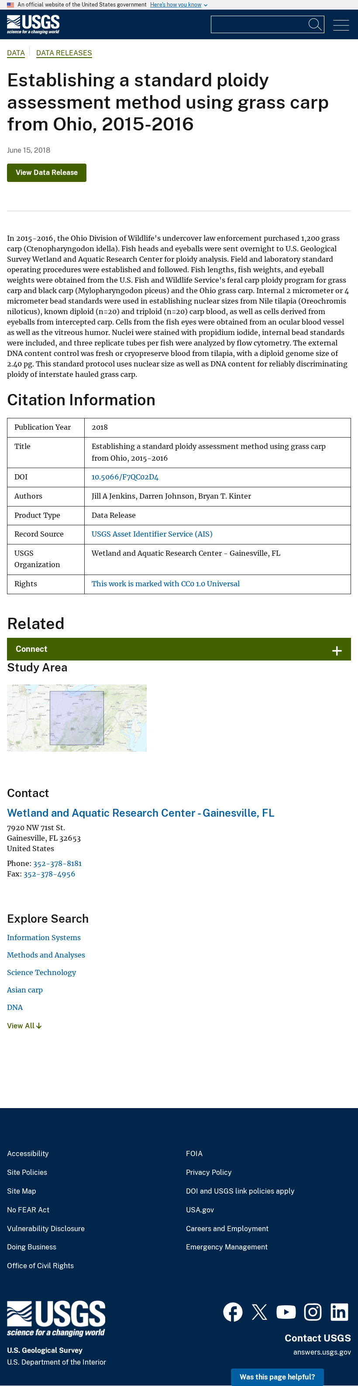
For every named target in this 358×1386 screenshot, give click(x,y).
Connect (32, 649)
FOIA (194, 1154)
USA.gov (200, 1210)
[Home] (33, 32)
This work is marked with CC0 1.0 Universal (166, 584)
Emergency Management (227, 1247)
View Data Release (47, 172)
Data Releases (64, 53)
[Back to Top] (326, 1354)
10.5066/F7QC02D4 (125, 477)
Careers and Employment (227, 1229)
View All (21, 1026)
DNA (15, 1007)
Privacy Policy (209, 1173)
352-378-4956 (50, 873)
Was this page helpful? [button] (277, 1377)
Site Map (21, 1191)
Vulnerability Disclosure (46, 1229)
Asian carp (25, 990)
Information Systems (44, 937)
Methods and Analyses (46, 955)
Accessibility (28, 1154)
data (16, 53)
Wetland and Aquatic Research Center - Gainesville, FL (141, 813)
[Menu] (341, 25)
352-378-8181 (57, 863)
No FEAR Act (28, 1210)
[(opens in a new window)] (232, 1310)
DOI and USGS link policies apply (240, 1191)
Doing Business (31, 1247)
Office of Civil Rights (40, 1266)
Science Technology (41, 972)
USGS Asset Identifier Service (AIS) (152, 534)
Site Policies (27, 1173)
